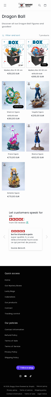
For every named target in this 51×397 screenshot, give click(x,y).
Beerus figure (37, 154)
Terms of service (26, 390)
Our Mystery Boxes (13, 285)
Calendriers (10, 297)
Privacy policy (12, 390)
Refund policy (42, 386)
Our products (11, 302)
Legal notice (42, 394)
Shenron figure (13, 112)
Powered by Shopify (27, 386)
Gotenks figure (13, 193)
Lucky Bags (10, 291)
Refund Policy (11, 335)
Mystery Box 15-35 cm (13, 70)
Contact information (14, 329)
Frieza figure (13, 154)
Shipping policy (40, 390)
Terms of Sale (11, 341)
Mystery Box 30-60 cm (37, 70)
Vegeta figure (38, 112)
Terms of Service (12, 346)
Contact (8, 308)
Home (7, 280)
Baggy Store (14, 386)
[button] (5, 5)
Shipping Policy (12, 357)
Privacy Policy (11, 352)
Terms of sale (30, 394)
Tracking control (12, 313)
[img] (26, 219)
